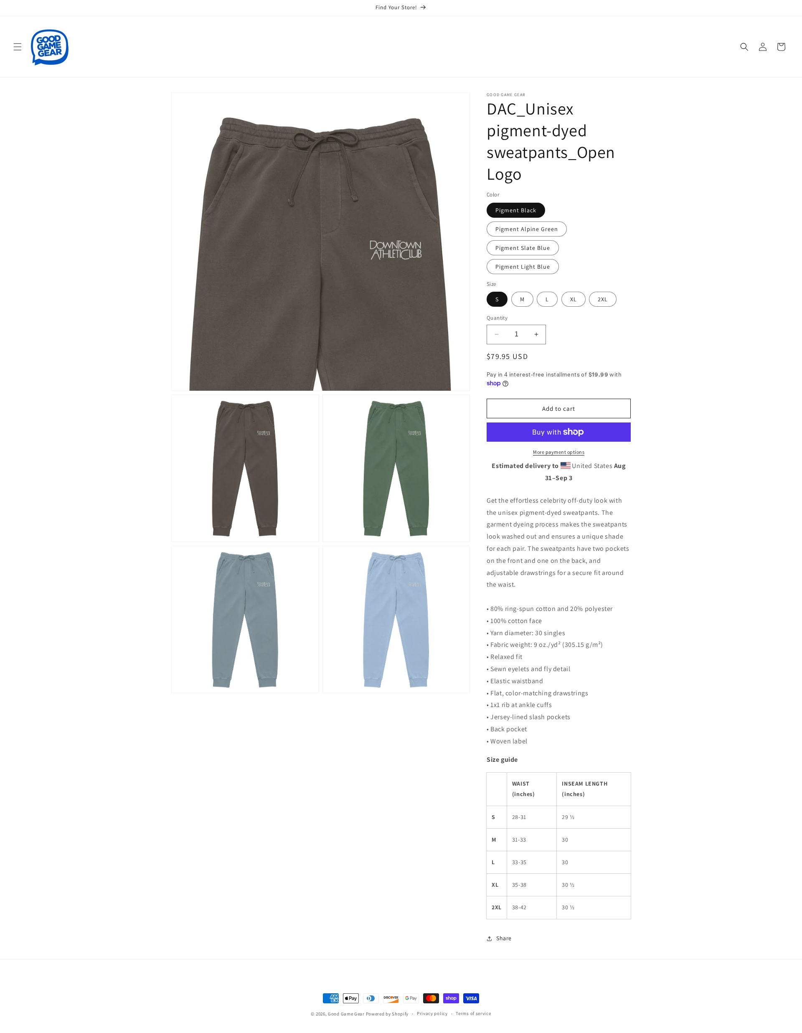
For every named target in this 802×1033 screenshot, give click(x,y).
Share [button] (504, 938)
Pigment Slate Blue (522, 248)
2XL (603, 299)
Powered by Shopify (387, 1014)
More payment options (558, 452)
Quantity (497, 317)
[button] (17, 47)
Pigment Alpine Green (526, 229)
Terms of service (473, 1013)
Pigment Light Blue (522, 266)
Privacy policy (432, 1013)
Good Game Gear (346, 1014)
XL (573, 299)
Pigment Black (515, 210)
